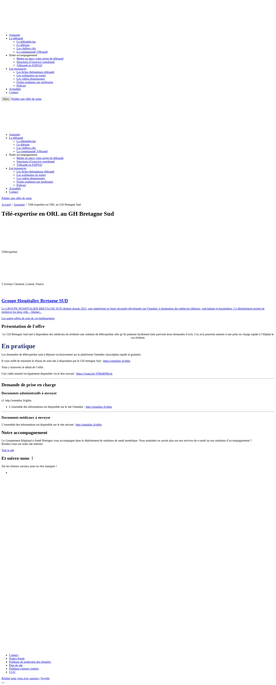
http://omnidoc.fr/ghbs (99, 406)
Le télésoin (23, 45)
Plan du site (16, 665)
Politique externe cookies (24, 668)
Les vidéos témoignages (31, 78)
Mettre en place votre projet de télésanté (40, 58)
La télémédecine (26, 41)
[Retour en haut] (3, 682)
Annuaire (14, 35)
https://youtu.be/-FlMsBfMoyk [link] (94, 373)
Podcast (21, 85)
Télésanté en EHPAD (29, 65)
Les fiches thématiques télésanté (35, 72)
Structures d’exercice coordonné (36, 62)
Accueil (6, 204)
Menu (6, 99)
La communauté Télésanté (32, 51)
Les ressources (17, 68)
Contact (13, 92)
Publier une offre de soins (26, 98)
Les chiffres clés (26, 48)
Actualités (15, 89)
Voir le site (8, 450)
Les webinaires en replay (31, 75)
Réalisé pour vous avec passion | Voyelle (26, 678)
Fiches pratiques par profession (35, 82)
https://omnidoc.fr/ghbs (116, 360)
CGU (12, 672)
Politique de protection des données (30, 661)
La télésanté (16, 38)
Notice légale (17, 658)
